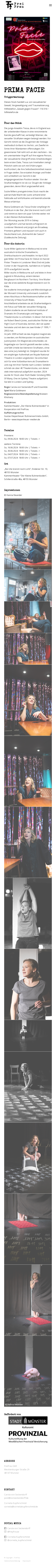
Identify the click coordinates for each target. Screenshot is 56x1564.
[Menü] (50, 5)
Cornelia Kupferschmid (18, 1536)
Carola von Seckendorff (18, 1528)
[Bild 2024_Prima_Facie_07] (28, 649)
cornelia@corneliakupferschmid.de (21, 1506)
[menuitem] (50, 5)
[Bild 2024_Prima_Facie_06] (28, 700)
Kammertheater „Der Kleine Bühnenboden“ (25, 405)
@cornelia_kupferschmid (19, 1540)
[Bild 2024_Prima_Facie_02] (28, 842)
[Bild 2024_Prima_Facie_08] (28, 617)
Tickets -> (35, 438)
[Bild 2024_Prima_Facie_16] (28, 534)
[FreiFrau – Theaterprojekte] (23, 5)
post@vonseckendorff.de (16, 1498)
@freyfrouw (13, 1531)
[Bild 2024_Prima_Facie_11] (28, 585)
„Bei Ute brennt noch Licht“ (17, 469)
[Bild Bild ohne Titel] (28, 913)
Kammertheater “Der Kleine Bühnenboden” (25, 475)
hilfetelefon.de (11, 112)
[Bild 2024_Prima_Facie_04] (28, 771)
